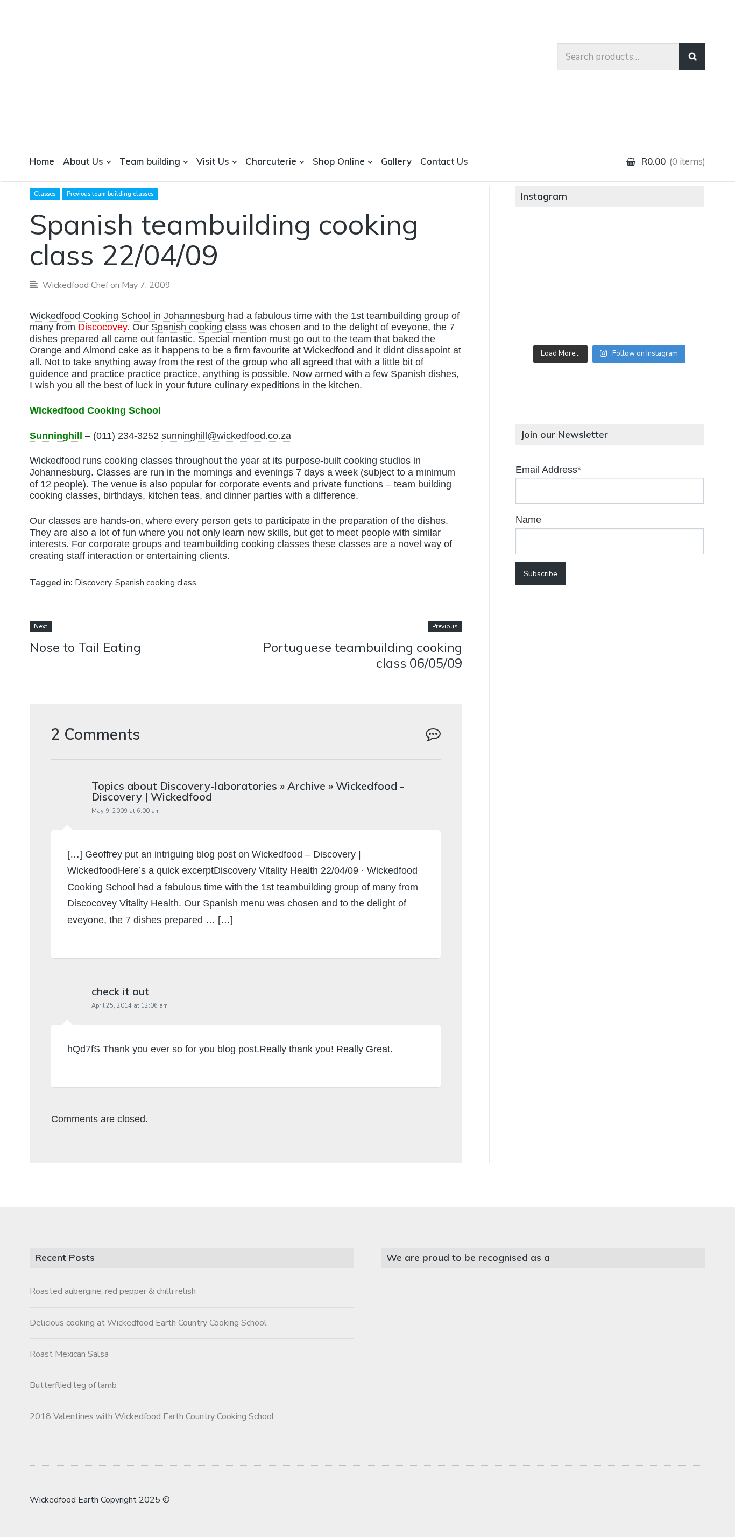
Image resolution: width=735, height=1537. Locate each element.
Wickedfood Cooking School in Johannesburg (127, 315)
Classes (44, 194)
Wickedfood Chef (75, 285)
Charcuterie (270, 161)
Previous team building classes (110, 194)
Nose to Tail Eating (85, 647)
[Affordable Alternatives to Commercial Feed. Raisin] (609, 282)
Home (42, 161)
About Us (83, 161)
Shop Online (339, 161)
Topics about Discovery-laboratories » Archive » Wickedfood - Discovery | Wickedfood (247, 791)
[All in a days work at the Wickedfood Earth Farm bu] (546, 282)
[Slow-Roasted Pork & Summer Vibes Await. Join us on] (609, 246)
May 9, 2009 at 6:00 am (125, 811)
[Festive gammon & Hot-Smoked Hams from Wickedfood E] (609, 318)
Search (692, 56)
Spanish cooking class (199, 327)
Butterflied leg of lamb (73, 1385)
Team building (149, 161)
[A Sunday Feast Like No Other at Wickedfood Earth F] (672, 318)
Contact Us (444, 161)
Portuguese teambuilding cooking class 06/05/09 (362, 655)
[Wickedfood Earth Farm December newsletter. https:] (546, 246)
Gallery (396, 161)
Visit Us (212, 161)
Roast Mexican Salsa (69, 1354)
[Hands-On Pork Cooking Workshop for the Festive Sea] (672, 246)
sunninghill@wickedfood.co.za (226, 435)
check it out (120, 991)
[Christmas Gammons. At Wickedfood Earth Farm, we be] (672, 282)
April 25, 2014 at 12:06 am (129, 1006)
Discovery (93, 583)
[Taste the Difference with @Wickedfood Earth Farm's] (546, 318)
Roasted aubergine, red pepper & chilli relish (113, 1291)
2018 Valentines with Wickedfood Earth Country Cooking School (152, 1416)
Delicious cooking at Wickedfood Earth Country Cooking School (148, 1323)
